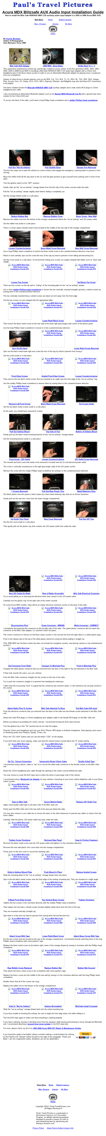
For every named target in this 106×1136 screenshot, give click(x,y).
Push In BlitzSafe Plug (86, 666)
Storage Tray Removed (86, 168)
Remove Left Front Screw (19, 404)
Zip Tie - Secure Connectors (20, 762)
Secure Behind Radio (53, 802)
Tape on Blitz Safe (19, 802)
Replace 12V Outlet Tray (86, 802)
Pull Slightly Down (53, 168)
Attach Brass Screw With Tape (86, 936)
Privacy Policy (38, 1128)
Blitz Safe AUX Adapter (19, 66)
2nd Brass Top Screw (86, 282)
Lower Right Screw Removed (86, 348)
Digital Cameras (65, 20)
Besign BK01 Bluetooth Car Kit (68, 94)
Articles (55, 24)
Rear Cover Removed (53, 519)
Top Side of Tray (53, 432)
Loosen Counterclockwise (20, 248)
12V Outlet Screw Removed (86, 459)
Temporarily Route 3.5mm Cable (53, 762)
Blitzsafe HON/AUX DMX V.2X (39, 88)
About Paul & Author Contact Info (60, 1128)
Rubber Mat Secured (86, 968)
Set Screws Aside (86, 404)
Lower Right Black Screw (53, 321)
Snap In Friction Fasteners (86, 840)
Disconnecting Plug (19, 625)
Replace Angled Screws (86, 872)
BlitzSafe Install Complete (86, 1006)
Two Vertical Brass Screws (53, 900)
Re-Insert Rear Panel (53, 840)
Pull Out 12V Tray (86, 519)
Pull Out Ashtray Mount (20, 432)
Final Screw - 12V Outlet (19, 459)
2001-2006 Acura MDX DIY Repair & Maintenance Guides (57, 1028)
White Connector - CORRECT (86, 625)
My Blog (68, 24)
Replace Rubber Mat (53, 968)
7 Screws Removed (19, 491)
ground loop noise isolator (39, 1024)
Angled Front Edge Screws (53, 376)
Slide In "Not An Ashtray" (20, 1006)
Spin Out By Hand (19, 348)
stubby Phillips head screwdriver (83, 100)
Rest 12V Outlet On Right (19, 594)
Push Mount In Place (53, 872)
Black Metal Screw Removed (53, 404)
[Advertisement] (53, 124)
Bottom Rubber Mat (19, 216)
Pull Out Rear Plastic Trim (53, 491)
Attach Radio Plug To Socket (19, 708)
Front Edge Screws (19, 376)
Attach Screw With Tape (20, 936)
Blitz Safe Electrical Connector (86, 594)
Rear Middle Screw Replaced (19, 968)
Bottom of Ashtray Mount (86, 432)
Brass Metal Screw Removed (53, 248)
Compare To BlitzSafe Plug (53, 666)
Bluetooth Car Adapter (30, 779)
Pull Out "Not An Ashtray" (20, 168)
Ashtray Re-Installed (53, 1006)
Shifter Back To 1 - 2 (86, 66)
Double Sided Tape (86, 762)
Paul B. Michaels (13, 39)
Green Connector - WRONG (53, 625)
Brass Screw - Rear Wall (86, 216)
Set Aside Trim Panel (20, 519)
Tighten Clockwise (86, 900)
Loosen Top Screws (19, 282)
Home (50, 20)
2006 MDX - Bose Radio (53, 66)
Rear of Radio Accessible (53, 594)
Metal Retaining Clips (86, 491)
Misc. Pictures (40, 24)
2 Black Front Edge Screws (19, 900)
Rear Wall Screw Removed (86, 248)
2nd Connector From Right (19, 666)
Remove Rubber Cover (53, 216)
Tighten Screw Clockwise (19, 840)
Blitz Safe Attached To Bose (53, 708)
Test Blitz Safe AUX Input (86, 708)
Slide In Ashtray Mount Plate (19, 872)
